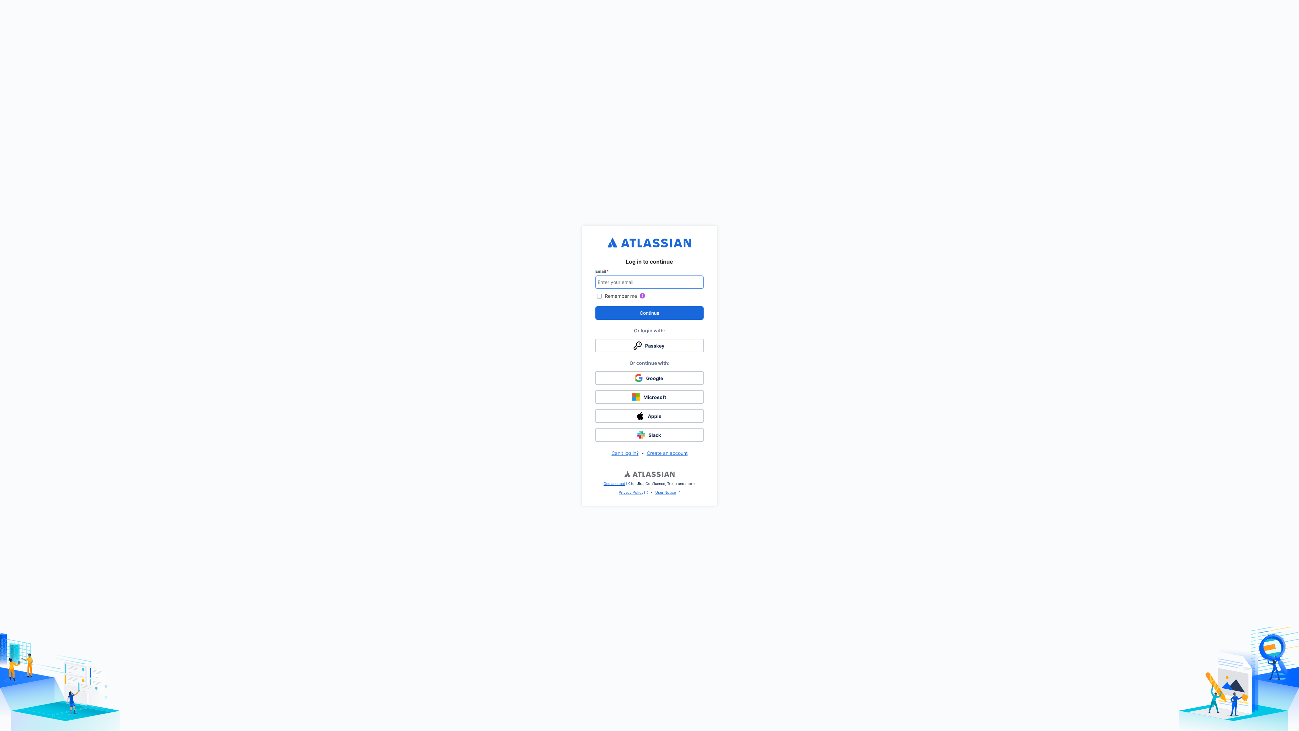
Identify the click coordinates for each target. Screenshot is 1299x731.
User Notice (665, 492)
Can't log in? (625, 453)
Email (602, 271)
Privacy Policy (631, 492)
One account (616, 483)
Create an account (667, 453)
